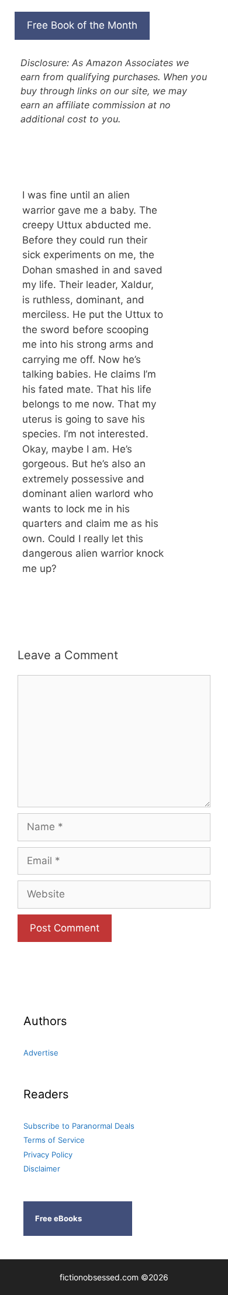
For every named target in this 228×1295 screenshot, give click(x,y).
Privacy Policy (47, 1154)
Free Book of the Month (82, 25)
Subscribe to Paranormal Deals (78, 1125)
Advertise (40, 1052)
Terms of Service (54, 1140)
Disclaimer (41, 1168)
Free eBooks (58, 1218)
